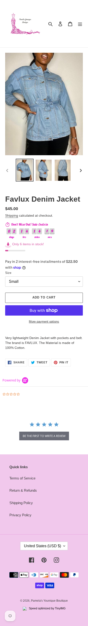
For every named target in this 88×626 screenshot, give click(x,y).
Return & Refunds (23, 490)
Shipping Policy (21, 503)
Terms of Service (22, 478)
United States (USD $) (42, 546)
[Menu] (80, 24)
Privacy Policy (20, 515)
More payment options (44, 321)
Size (8, 273)
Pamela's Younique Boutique (49, 600)
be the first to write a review (44, 436)
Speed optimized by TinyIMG (46, 608)
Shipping (11, 215)
